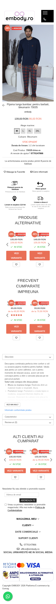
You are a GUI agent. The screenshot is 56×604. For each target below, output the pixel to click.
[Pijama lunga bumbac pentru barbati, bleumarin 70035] (28, 63)
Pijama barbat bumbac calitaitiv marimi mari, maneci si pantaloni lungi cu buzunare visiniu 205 (41, 451)
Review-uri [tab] (11, 422)
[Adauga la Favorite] (16, 264)
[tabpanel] (28, 63)
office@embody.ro (29, 549)
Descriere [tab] (9, 357)
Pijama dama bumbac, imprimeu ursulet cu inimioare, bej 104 (40, 303)
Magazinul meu (26, 519)
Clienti (27, 525)
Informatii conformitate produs (18, 410)
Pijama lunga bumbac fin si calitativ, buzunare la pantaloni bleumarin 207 (40, 234)
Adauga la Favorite (15, 172)
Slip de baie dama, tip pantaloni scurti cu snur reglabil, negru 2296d (16, 303)
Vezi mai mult (12, 405)
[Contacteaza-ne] (44, 19)
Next (51, 66)
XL (29, 131)
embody (28, 112)
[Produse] (45, 13)
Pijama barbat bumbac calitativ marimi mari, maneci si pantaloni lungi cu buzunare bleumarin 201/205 (16, 234)
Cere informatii (40, 172)
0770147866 (29, 544)
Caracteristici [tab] (11, 417)
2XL (37, 131)
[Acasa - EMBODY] (19, 16)
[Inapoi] (2, 105)
